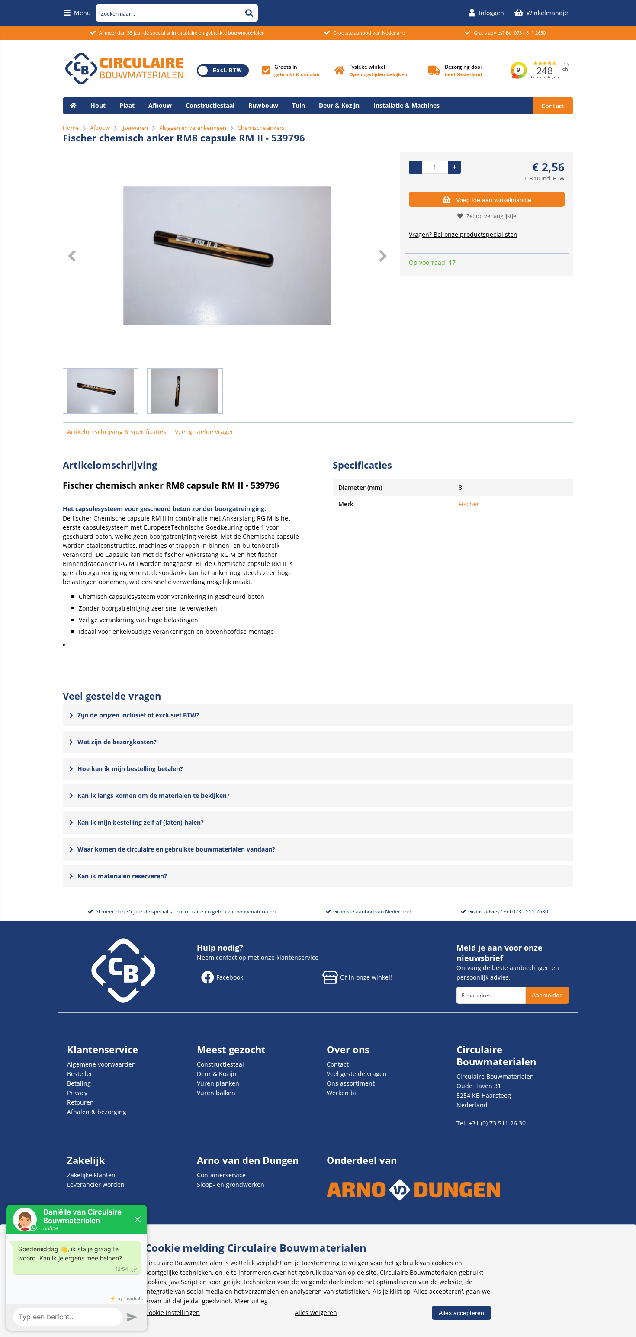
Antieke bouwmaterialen (107, 122)
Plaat (127, 105)
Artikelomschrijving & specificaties (116, 431)
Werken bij (342, 1093)
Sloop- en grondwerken (230, 1184)
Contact (553, 106)
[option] (227, 256)
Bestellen (80, 1074)
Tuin (298, 105)
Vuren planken (218, 1083)
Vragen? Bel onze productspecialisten (463, 234)
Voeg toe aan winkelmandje (493, 199)
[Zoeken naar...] (249, 13)
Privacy (77, 1093)
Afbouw (160, 105)
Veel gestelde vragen (205, 431)
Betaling (79, 1083)
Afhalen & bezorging (96, 1112)
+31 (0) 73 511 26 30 (497, 1123)
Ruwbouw (263, 105)
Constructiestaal (210, 105)
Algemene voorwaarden (101, 1064)
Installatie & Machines (406, 105)
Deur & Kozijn (339, 105)
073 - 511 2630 (530, 32)
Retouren (80, 1102)
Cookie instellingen (172, 1312)
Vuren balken (216, 1093)
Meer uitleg (251, 1301)
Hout (98, 105)
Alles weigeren (316, 1312)
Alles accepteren (461, 1312)
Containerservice (221, 1175)
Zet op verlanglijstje (491, 216)
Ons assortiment (351, 1083)
